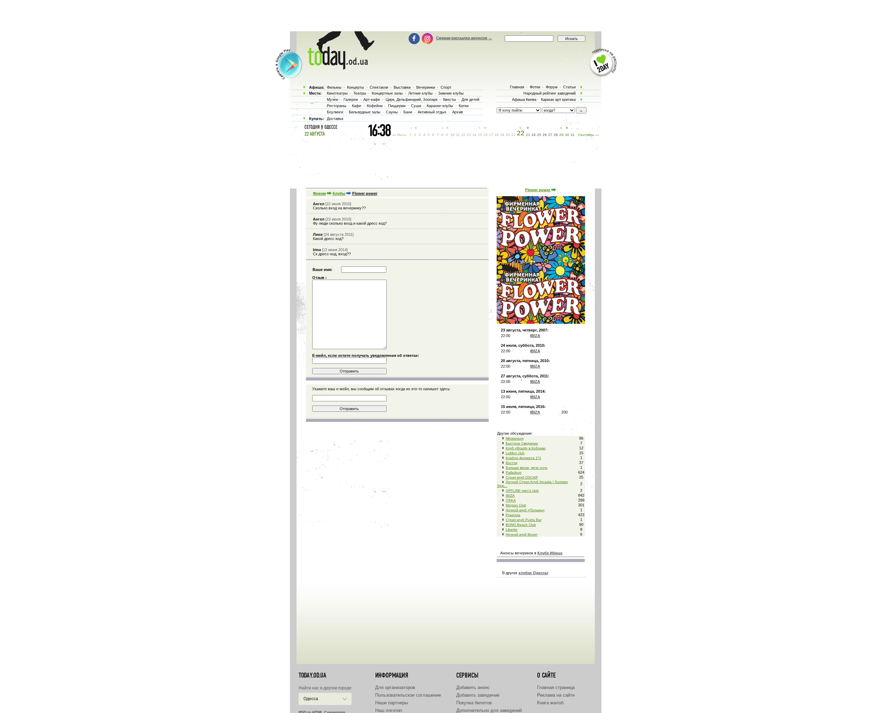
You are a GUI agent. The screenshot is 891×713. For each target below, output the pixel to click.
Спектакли (379, 87)
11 (458, 135)
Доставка (335, 119)
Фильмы (334, 87)
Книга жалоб (550, 702)
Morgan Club (516, 505)
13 (469, 135)
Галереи (351, 99)
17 (491, 135)
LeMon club (515, 453)
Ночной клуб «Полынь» (525, 510)
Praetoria (513, 515)
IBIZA (510, 495)
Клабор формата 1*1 (523, 458)
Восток (511, 463)
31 (572, 135)
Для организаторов (395, 687)
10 (452, 135)
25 (539, 135)
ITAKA (511, 500)
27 (550, 135)
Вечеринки (425, 87)
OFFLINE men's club (522, 490)
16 (485, 135)
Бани (407, 112)
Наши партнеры (391, 702)
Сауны (392, 112)
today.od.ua (312, 675)
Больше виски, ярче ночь (526, 468)
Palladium (513, 472)
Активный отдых (432, 112)
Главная (517, 87)
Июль (401, 135)
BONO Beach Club (521, 525)
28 (556, 135)
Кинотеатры (337, 93)
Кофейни (375, 106)
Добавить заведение (477, 695)
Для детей (470, 99)
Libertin (512, 529)
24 (533, 135)
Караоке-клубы (440, 106)
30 (567, 135)
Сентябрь (586, 135)
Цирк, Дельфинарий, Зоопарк (411, 99)
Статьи (569, 87)
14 (474, 135)
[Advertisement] (445, 15)
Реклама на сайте (556, 695)
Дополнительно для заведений (489, 710)
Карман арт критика (558, 99)
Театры (359, 93)
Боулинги (335, 112)
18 (497, 135)
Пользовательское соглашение (408, 695)
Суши (416, 106)
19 (502, 135)
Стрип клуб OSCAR (522, 477)
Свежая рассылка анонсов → (464, 38)
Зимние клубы (451, 93)
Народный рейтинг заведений (549, 93)
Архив (457, 112)
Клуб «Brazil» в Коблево (526, 448)
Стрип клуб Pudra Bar (524, 520)
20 (508, 135)
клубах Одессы (533, 573)
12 (463, 135)
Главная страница (556, 687)
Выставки (402, 87)
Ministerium (514, 438)
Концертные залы (387, 93)
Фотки (535, 87)
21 (513, 135)
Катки (463, 106)
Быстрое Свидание (522, 443)
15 (480, 135)
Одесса (310, 698)
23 (528, 135)
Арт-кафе (371, 99)
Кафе (356, 106)
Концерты (355, 87)
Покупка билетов (474, 702)
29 (561, 135)
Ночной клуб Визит (522, 534)
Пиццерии (396, 106)
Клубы (339, 193)
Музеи (332, 99)
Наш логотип (388, 710)
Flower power (538, 190)
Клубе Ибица (549, 553)
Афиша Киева (524, 99)
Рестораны (336, 106)
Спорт (446, 87)
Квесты (449, 99)
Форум (319, 193)
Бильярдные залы (364, 112)
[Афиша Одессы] (337, 68)
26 (545, 135)
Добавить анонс (473, 687)
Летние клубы (420, 93)
